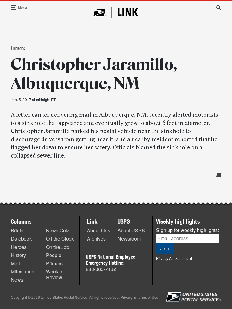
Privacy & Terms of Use (139, 297)
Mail (15, 263)
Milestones (22, 271)
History (18, 255)
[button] (216, 7)
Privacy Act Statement (174, 258)
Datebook (21, 238)
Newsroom (129, 238)
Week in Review (54, 274)
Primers (54, 263)
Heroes (19, 48)
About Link (98, 230)
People (53, 255)
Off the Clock (60, 238)
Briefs (17, 230)
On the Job (57, 247)
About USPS (131, 230)
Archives (96, 238)
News (17, 279)
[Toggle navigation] (13, 7)
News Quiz (57, 230)
